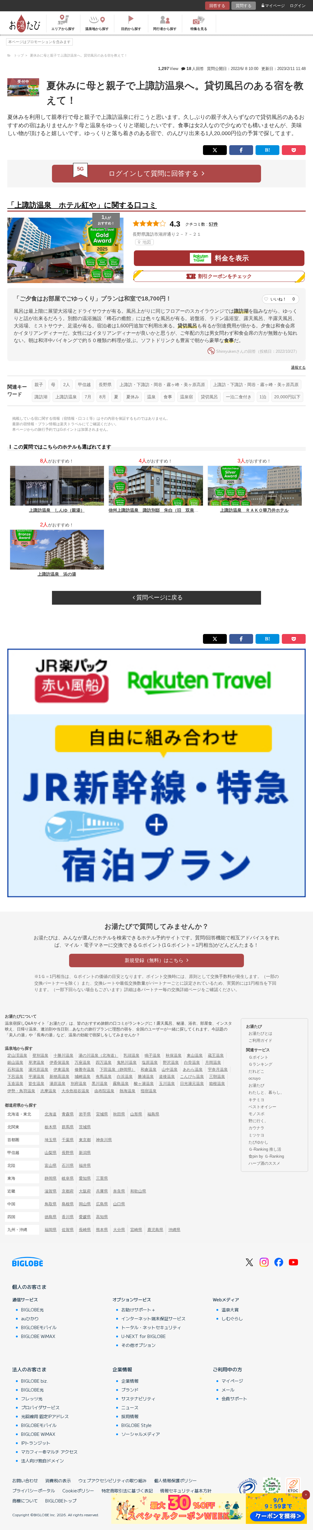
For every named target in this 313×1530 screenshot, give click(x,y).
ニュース (129, 1407)
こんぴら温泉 (192, 1076)
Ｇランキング (260, 1064)
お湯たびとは (260, 1033)
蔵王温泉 (216, 1055)
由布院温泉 (104, 1091)
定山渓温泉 (17, 1055)
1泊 (263, 396)
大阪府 (85, 1191)
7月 (88, 396)
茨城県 (85, 1127)
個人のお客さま (29, 1286)
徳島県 (51, 1217)
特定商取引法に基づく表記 (127, 1491)
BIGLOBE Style (136, 1425)
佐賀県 (68, 1229)
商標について (25, 1501)
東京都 (85, 1139)
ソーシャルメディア (140, 1434)
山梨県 (51, 1152)
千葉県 (68, 1139)
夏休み (132, 396)
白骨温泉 (192, 1062)
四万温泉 (104, 1062)
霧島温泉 (121, 1083)
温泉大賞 (230, 1310)
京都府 (68, 1191)
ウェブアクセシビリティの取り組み (112, 1480)
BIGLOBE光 (32, 1310)
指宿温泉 (148, 1091)
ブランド (129, 1390)
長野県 (105, 384)
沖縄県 (174, 1229)
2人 (66, 384)
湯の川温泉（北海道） (98, 1055)
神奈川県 (104, 1139)
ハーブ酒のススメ (264, 1163)
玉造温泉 (15, 1083)
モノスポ (256, 1114)
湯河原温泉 (38, 1069)
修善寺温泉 (84, 1069)
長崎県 (85, 1229)
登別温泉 (40, 1055)
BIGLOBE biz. (34, 1381)
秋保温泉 (174, 1055)
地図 (146, 242)
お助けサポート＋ (138, 1310)
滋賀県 (51, 1191)
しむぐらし (232, 1318)
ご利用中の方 (227, 1369)
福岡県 (51, 1229)
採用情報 (129, 1416)
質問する (244, 5)
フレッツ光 (31, 1398)
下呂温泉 (15, 1076)
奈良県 (119, 1191)
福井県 (85, 1165)
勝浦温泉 (146, 1076)
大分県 (119, 1229)
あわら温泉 (193, 1069)
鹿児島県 (155, 1229)
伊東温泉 (61, 1069)
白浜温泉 (125, 1076)
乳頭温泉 (131, 1055)
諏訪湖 (41, 396)
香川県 (68, 1217)
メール (228, 1390)
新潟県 (85, 1152)
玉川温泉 (167, 1083)
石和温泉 (15, 1069)
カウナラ (256, 1128)
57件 (213, 224)
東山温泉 (195, 1055)
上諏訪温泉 (66, 396)
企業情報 (122, 1369)
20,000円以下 (287, 396)
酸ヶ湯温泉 (144, 1083)
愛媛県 (85, 1217)
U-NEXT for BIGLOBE (143, 1336)
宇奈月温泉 (218, 1069)
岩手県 (85, 1114)
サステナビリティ (138, 1398)
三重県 (102, 1178)
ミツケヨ (256, 1135)
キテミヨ (256, 1099)
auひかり (30, 1318)
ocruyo (254, 1078)
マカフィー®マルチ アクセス (49, 1452)
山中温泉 (170, 1069)
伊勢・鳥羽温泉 (21, 1091)
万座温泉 (82, 1062)
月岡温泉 (213, 1062)
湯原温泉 (57, 1083)
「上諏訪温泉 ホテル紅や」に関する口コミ (82, 205)
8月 (102, 396)
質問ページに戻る (159, 597)
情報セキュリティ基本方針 (186, 1491)
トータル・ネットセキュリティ (151, 1327)
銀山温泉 (15, 1062)
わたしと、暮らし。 (266, 1092)
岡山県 (85, 1204)
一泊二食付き (239, 396)
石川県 (68, 1165)
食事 (168, 396)
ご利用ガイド (260, 1040)
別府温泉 (79, 1083)
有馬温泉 (104, 1076)
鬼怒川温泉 (127, 1062)
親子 (39, 384)
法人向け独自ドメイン (42, 1461)
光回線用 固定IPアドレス (45, 1416)
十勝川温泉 (63, 1055)
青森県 (68, 1114)
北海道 (51, 1114)
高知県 (102, 1217)
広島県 (102, 1204)
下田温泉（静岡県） (117, 1069)
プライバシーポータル (33, 1491)
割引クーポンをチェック (225, 276)
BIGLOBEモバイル (39, 1327)
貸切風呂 (209, 396)
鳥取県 (51, 1204)
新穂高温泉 (59, 1076)
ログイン (298, 5)
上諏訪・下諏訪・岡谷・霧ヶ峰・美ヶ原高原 (162, 384)
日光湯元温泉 (192, 1083)
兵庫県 (102, 1191)
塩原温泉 (150, 1062)
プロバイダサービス (40, 1407)
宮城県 (102, 1114)
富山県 (51, 1165)
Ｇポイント (258, 1057)
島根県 (68, 1204)
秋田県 (119, 1114)
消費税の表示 (58, 1480)
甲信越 (84, 384)
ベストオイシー (262, 1106)
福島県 (153, 1114)
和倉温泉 (148, 1069)
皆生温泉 (36, 1083)
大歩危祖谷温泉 (75, 1091)
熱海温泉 (127, 1091)
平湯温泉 (36, 1076)
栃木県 (51, 1127)
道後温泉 (167, 1076)
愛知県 (85, 1178)
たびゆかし (258, 1142)
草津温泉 (36, 1062)
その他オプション (138, 1345)
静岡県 (51, 1178)
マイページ (275, 5)
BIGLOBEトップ (60, 1501)
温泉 (151, 396)
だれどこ (256, 1071)
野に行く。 (258, 1121)
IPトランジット (35, 1443)
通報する (298, 367)
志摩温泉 (48, 1091)
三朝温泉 (217, 1076)
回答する (217, 5)
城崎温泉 (82, 1076)
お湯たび (256, 1085)
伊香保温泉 (59, 1062)
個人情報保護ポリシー (175, 1480)
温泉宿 (186, 396)
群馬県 (68, 1127)
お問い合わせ (25, 1480)
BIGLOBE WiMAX (38, 1336)
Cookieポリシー (78, 1491)
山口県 (119, 1204)
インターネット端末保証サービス (153, 1318)
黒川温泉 (100, 1083)
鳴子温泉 (152, 1055)
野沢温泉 (171, 1062)
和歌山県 (138, 1191)
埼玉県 (51, 1139)
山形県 (136, 1114)
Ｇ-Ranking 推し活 (265, 1149)
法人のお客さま (29, 1369)
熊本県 (102, 1229)
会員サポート (234, 1398)
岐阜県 (68, 1178)
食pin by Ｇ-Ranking (266, 1156)
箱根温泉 (217, 1083)
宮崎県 (136, 1229)
